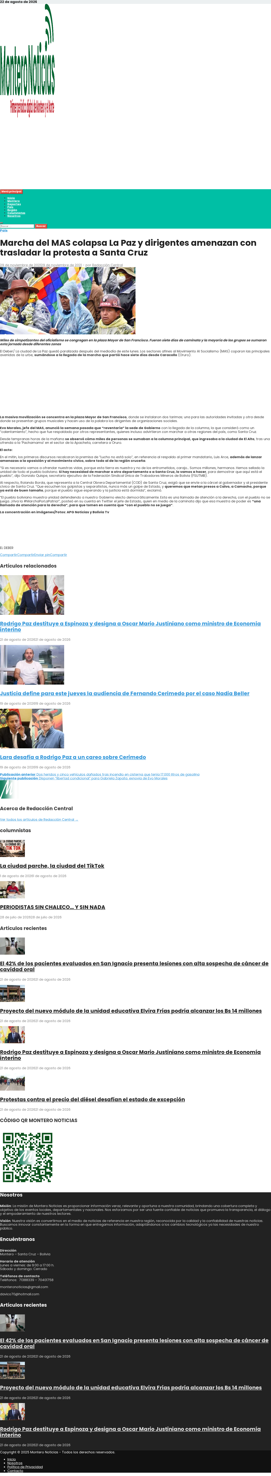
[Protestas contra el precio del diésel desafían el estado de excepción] (12, 1089)
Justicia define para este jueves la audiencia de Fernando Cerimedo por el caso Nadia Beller (124, 693)
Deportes (14, 204)
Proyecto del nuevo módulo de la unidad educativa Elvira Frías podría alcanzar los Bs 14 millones (131, 1011)
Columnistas (16, 213)
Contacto (15, 1470)
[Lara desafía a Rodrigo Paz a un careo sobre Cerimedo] (32, 747)
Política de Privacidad (25, 1467)
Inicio (11, 198)
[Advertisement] (110, 163)
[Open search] (1, 222)
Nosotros (13, 216)
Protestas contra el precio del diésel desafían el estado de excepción (92, 1099)
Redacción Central (107, 265)
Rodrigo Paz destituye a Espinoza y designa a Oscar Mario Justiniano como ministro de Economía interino (130, 626)
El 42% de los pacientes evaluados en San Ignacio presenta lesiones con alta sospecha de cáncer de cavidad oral (134, 966)
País (10, 207)
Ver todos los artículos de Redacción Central (39, 819)
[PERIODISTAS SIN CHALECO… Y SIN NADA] (12, 897)
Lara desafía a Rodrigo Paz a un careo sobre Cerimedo (73, 757)
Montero (13, 201)
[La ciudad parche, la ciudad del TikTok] (12, 856)
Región (12, 210)
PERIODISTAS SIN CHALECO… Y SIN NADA (52, 907)
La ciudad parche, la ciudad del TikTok (52, 866)
